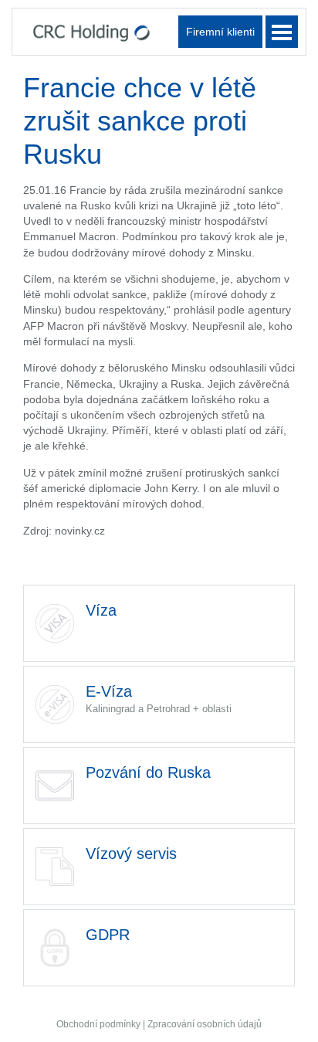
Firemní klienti (220, 31)
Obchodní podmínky (98, 1024)
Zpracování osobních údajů (204, 1024)
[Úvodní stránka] (91, 31)
